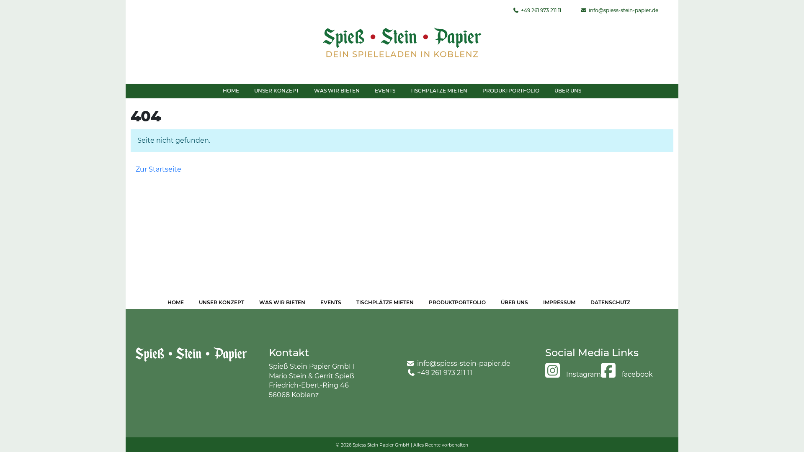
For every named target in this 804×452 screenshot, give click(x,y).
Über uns (567, 90)
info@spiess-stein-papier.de (623, 10)
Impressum (559, 302)
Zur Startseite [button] (158, 169)
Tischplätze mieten (438, 90)
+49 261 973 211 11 (540, 10)
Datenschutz (610, 302)
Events (385, 90)
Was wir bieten (337, 90)
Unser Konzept (276, 90)
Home (231, 90)
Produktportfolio (510, 90)
